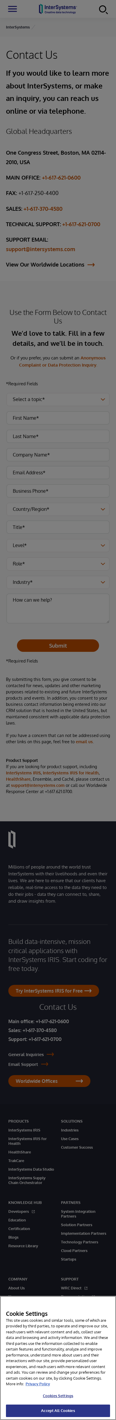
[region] (58, 1358)
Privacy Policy (38, 1383)
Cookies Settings (58, 1395)
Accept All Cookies (58, 1410)
